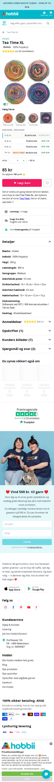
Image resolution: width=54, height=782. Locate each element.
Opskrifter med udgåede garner (18, 678)
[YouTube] (28, 607)
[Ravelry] (36, 607)
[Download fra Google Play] (37, 588)
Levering (6, 629)
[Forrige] (5, 82)
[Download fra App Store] (13, 588)
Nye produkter (10, 669)
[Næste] (48, 82)
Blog (4, 664)
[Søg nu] (48, 23)
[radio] (27, 135)
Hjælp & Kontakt (10, 624)
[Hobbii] (10, 13)
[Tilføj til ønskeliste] (47, 183)
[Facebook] (13, 607)
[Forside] (3, 32)
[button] (50, 13)
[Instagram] (5, 607)
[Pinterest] (21, 607)
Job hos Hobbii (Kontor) (14, 633)
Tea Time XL (12, 32)
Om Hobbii (7, 686)
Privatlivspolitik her (34, 547)
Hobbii (5, 38)
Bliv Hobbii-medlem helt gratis (18, 660)
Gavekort (7, 682)
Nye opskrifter (9, 673)
